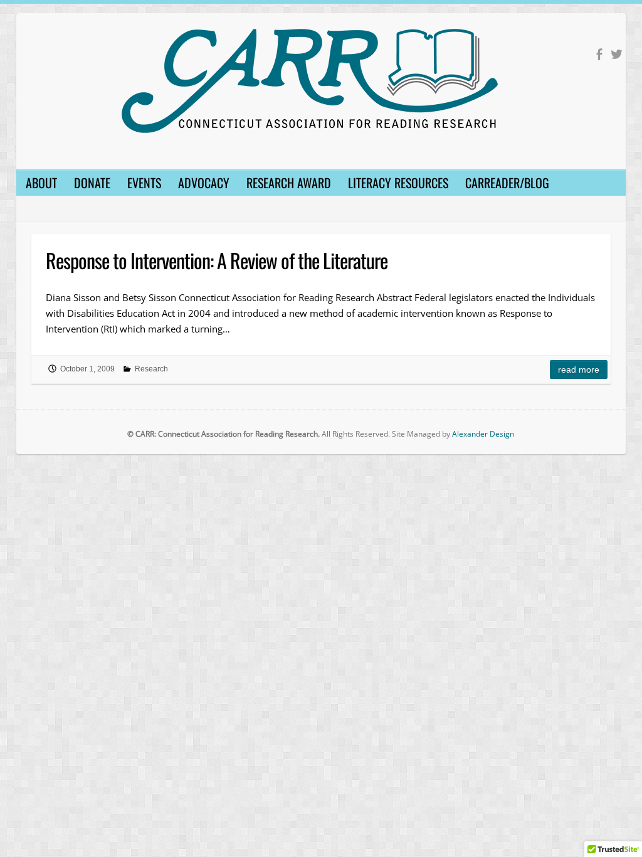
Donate (92, 182)
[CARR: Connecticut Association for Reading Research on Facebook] (599, 54)
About (41, 182)
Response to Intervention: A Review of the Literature (216, 260)
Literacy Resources (398, 182)
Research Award (288, 182)
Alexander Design (483, 433)
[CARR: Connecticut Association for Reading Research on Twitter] (616, 54)
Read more (578, 370)
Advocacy (203, 182)
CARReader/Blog (507, 182)
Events (144, 182)
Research (151, 369)
